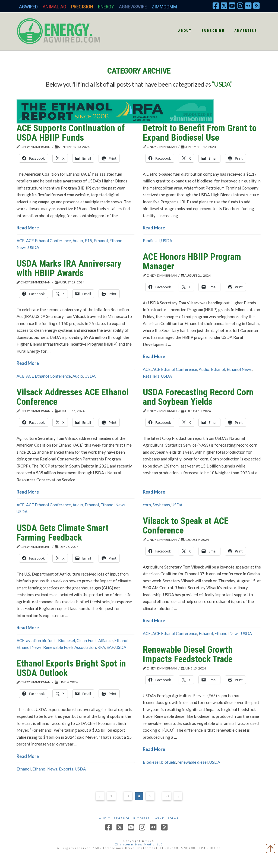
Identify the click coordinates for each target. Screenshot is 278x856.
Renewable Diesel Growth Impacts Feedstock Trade (188, 654)
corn (147, 504)
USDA (33, 247)
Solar (173, 818)
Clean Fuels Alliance (95, 640)
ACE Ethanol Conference (48, 240)
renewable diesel (193, 762)
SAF (110, 647)
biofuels (168, 762)
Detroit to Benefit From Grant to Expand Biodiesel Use (200, 133)
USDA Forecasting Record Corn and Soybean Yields (198, 397)
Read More (28, 227)
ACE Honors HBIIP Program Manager (192, 261)
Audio (77, 240)
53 (167, 796)
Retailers (151, 376)
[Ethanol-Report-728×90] (115, 110)
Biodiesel (151, 240)
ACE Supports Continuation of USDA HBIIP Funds (71, 133)
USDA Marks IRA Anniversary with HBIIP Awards (69, 268)
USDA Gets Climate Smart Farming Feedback (63, 533)
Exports (66, 768)
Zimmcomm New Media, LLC (139, 844)
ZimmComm (164, 7)
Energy (106, 7)
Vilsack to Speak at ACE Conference (185, 526)
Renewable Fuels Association (69, 647)
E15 (88, 240)
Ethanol (101, 240)
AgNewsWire (133, 7)
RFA (101, 647)
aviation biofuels (41, 640)
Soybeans (161, 504)
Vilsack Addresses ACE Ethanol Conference (72, 397)
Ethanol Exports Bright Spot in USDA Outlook (71, 668)
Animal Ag (54, 7)
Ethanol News (239, 369)
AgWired (28, 7)
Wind (160, 818)
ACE (20, 240)
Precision (82, 7)
